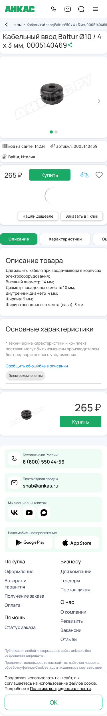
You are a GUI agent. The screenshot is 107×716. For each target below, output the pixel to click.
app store (77, 542)
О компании (73, 612)
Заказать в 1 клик (81, 216)
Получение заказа (24, 596)
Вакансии (70, 630)
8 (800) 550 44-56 (43, 461)
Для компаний (75, 571)
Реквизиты (72, 621)
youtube (29, 512)
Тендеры (70, 580)
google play (30, 542)
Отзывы (68, 639)
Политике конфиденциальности (60, 688)
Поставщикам (75, 589)
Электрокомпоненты (26, 375)
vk (14, 512)
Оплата (13, 605)
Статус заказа (20, 627)
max (44, 512)
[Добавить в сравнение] (84, 174)
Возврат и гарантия (15, 583)
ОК (54, 702)
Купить (49, 174)
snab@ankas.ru (40, 485)
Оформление (19, 571)
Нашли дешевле (38, 216)
